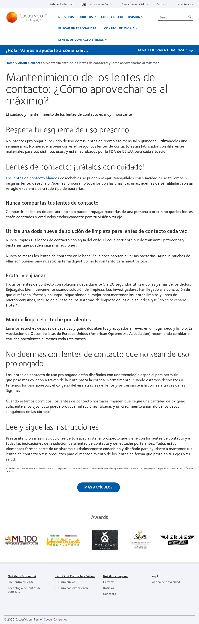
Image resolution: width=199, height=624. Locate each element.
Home (10, 62)
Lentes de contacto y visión (81, 39)
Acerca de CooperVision (120, 16)
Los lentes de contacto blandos (32, 178)
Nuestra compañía (115, 576)
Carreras (108, 581)
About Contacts (30, 62)
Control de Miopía (119, 28)
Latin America (185, 4)
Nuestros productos (75, 16)
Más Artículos (98, 487)
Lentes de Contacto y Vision (75, 576)
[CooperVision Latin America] (28, 17)
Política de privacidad (165, 581)
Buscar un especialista (135, 4)
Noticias (108, 587)
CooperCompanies (55, 619)
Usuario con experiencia (72, 587)
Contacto (162, 4)
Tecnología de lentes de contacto (24, 589)
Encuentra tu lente (21, 581)
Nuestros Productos (22, 576)
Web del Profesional (61, 4)
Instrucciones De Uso (100, 4)
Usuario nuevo (65, 581)
